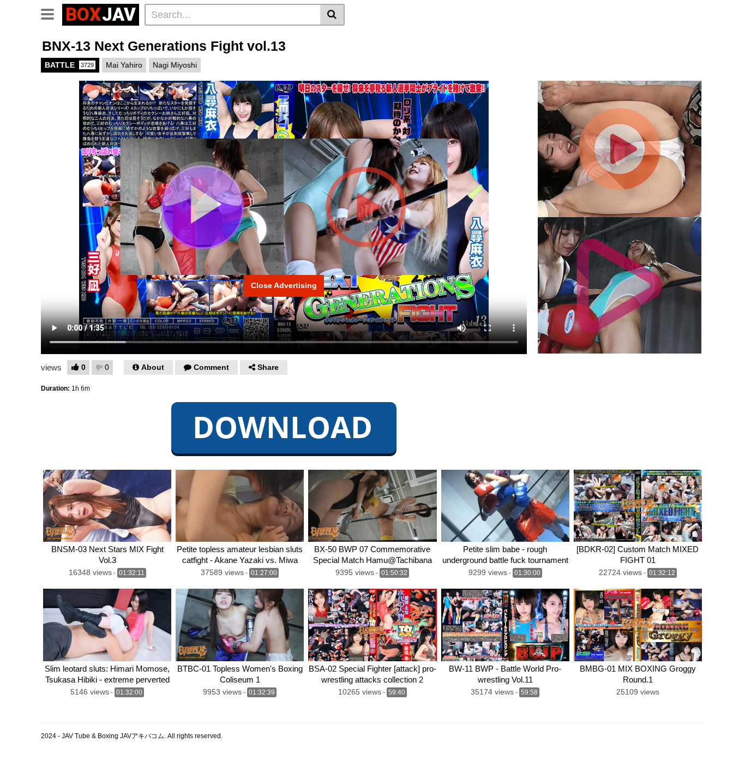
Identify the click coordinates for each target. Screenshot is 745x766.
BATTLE (69, 65)
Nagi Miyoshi (175, 65)
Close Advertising (284, 285)
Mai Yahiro (124, 65)
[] (332, 15)
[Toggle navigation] (51, 13)
